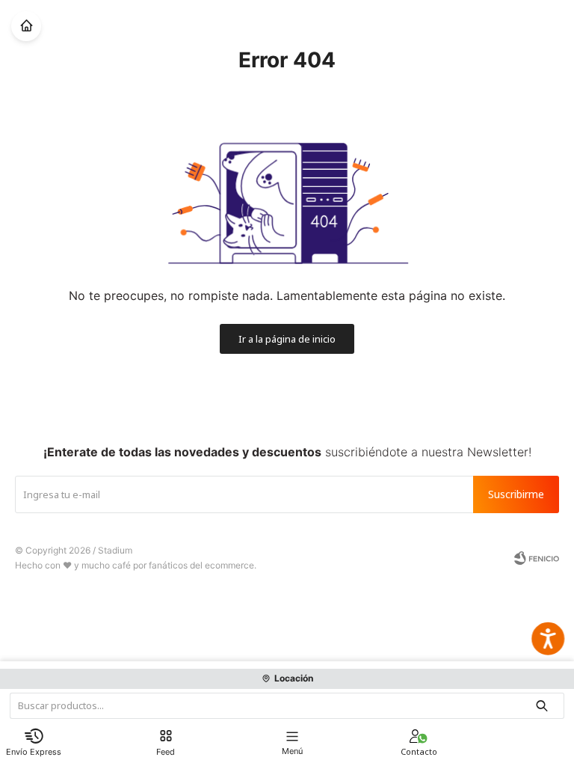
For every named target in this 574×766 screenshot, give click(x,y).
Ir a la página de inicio (287, 339)
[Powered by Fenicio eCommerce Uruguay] (536, 558)
